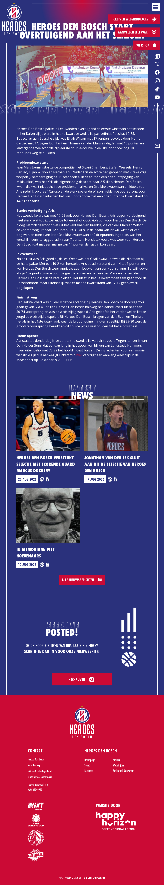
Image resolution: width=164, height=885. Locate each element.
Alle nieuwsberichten (78, 579)
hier (79, 355)
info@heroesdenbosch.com (40, 777)
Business (88, 770)
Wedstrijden (118, 765)
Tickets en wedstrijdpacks (130, 19)
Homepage (89, 759)
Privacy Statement (73, 878)
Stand (87, 765)
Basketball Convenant (123, 770)
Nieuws (116, 759)
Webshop (143, 45)
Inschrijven (76, 679)
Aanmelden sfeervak (133, 32)
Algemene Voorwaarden (94, 878)
